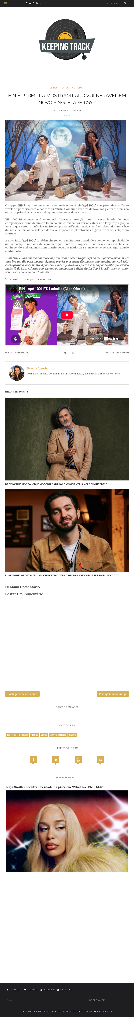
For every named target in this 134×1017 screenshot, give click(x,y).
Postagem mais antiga (112, 694)
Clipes (54, 88)
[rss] (41, 3)
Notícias (77, 88)
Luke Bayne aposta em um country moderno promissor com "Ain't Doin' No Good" (63, 575)
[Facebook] (33, 759)
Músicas (65, 88)
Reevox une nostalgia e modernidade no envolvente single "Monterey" (56, 484)
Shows (72, 734)
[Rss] (100, 759)
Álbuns (34, 734)
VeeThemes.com (79, 1011)
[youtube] (38, 3)
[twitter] (31, 3)
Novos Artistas (58, 734)
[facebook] (27, 3)
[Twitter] (55, 759)
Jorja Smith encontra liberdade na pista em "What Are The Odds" (54, 787)
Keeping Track (48, 1011)
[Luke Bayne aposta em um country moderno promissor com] (67, 530)
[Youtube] (78, 759)
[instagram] (34, 3)
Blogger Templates (101, 1011)
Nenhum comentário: (17, 353)
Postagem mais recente (22, 694)
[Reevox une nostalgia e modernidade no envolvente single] (67, 439)
